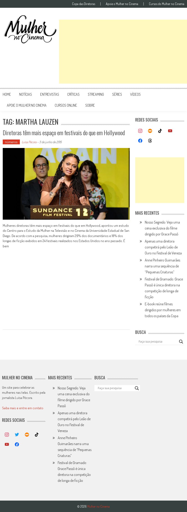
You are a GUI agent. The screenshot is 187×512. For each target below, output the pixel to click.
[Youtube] (170, 131)
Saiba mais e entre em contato (22, 408)
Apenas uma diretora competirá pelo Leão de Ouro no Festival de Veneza (163, 247)
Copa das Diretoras (83, 3)
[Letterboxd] (150, 131)
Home (7, 94)
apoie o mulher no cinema (27, 105)
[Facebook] (140, 141)
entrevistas (49, 94)
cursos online (66, 105)
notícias (25, 94)
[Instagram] (140, 131)
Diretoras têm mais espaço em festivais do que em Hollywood (64, 132)
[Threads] (150, 141)
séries (117, 94)
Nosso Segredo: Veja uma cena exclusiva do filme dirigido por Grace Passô (162, 228)
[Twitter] (17, 435)
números (11, 142)
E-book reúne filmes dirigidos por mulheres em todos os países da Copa (163, 310)
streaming (96, 94)
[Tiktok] (160, 131)
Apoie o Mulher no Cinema (122, 3)
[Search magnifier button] (181, 341)
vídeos (135, 94)
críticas (73, 94)
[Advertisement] (123, 52)
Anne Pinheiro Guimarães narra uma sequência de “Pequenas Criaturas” (162, 266)
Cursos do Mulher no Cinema (166, 3)
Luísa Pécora (29, 142)
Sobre (90, 105)
